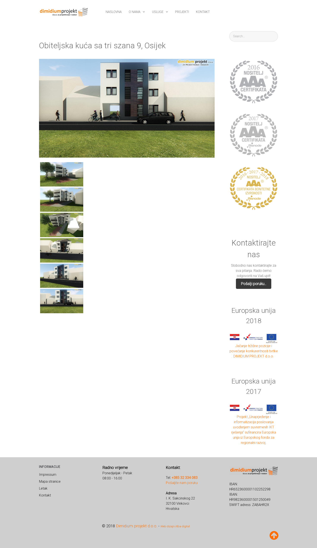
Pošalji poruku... (253, 283)
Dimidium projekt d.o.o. (136, 526)
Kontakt (45, 495)
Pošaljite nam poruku (182, 483)
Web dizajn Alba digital (175, 526)
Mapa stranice (50, 481)
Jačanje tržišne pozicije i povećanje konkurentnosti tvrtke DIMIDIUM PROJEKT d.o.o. (253, 351)
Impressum (47, 475)
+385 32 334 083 (185, 478)
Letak (43, 488)
